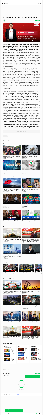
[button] (4, 414)
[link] (6, 414)
